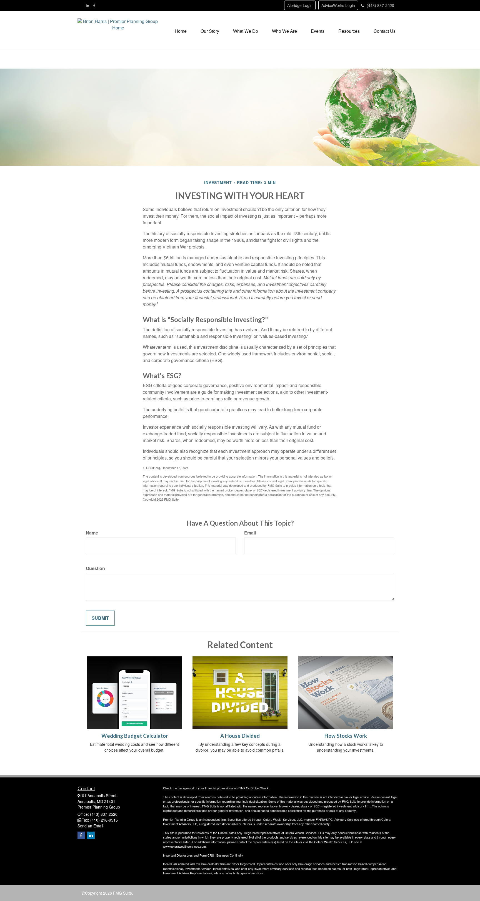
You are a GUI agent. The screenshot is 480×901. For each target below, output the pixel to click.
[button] (210, 31)
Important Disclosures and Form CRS (188, 855)
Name (92, 533)
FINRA (320, 819)
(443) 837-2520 (380, 5)
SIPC (329, 819)
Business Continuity (229, 855)
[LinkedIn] (87, 5)
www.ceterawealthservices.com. (185, 846)
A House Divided (240, 736)
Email (250, 533)
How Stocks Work (345, 736)
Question (95, 568)
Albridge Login (299, 5)
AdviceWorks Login (338, 5)
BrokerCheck (260, 788)
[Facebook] (94, 5)
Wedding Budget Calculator (134, 736)
